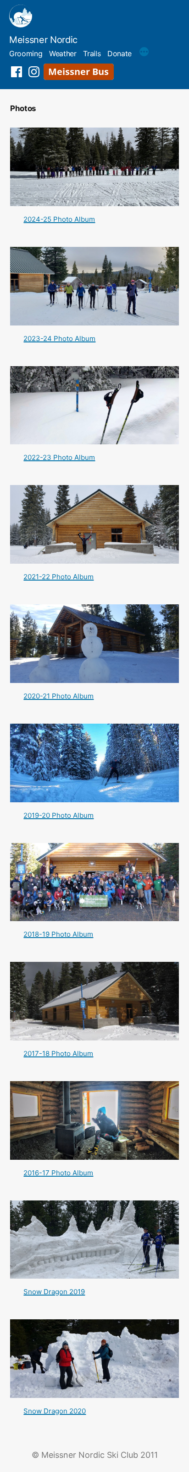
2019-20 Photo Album (58, 815)
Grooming (25, 53)
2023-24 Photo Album (59, 338)
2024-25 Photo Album (59, 219)
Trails (91, 53)
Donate (119, 53)
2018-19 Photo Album (58, 934)
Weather (63, 53)
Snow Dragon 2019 (54, 1291)
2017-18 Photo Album (58, 1053)
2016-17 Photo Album (58, 1172)
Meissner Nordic (43, 39)
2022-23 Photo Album (59, 457)
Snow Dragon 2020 (54, 1411)
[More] (144, 53)
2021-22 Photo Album (58, 576)
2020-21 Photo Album (58, 696)
